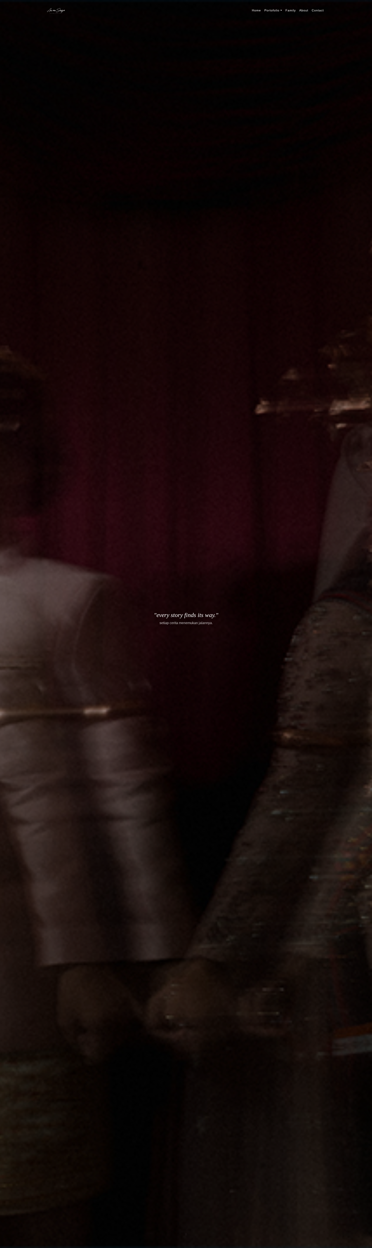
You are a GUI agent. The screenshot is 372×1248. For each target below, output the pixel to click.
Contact (318, 10)
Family (290, 10)
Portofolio (271, 10)
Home (256, 10)
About (303, 10)
